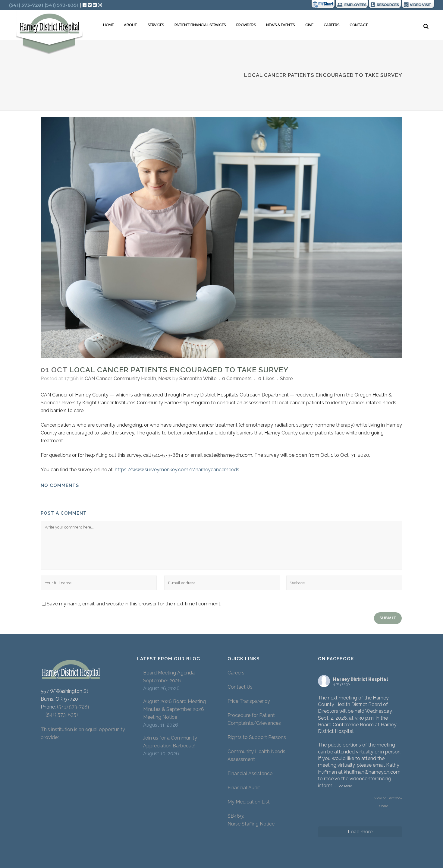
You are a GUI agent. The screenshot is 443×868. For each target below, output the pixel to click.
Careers (236, 673)
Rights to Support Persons (257, 737)
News (164, 378)
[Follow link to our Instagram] (100, 5)
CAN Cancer (98, 378)
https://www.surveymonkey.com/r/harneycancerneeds (177, 469)
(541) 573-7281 (73, 707)
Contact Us (240, 687)
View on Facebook (388, 798)
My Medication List (249, 802)
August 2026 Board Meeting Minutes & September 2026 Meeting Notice (174, 709)
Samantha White (198, 378)
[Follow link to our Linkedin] (95, 5)
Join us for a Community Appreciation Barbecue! (170, 742)
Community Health (135, 378)
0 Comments (237, 378)
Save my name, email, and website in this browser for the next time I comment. (134, 604)
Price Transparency (249, 701)
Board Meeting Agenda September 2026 (169, 676)
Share (383, 806)
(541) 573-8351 (59, 715)
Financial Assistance (250, 773)
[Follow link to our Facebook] (85, 5)
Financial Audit (244, 788)
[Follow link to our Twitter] (90, 5)
